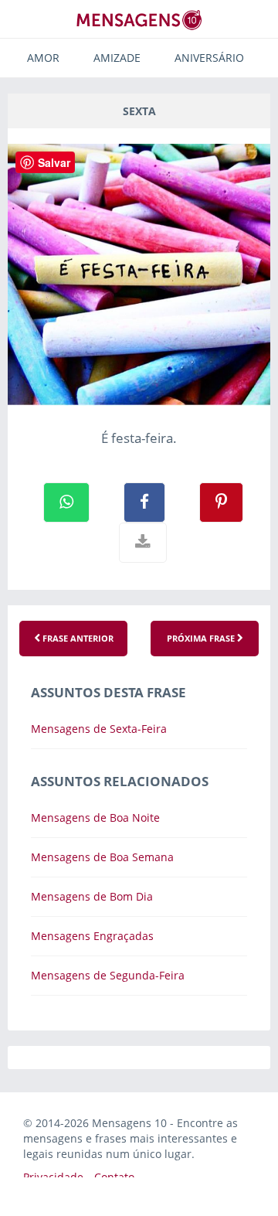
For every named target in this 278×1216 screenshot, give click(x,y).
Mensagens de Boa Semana (102, 857)
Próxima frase (202, 638)
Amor (43, 57)
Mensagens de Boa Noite (95, 817)
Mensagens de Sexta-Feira (99, 728)
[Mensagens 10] (139, 20)
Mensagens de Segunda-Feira (108, 975)
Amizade (117, 57)
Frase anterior (77, 638)
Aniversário (209, 57)
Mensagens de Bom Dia (92, 896)
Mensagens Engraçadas (92, 935)
